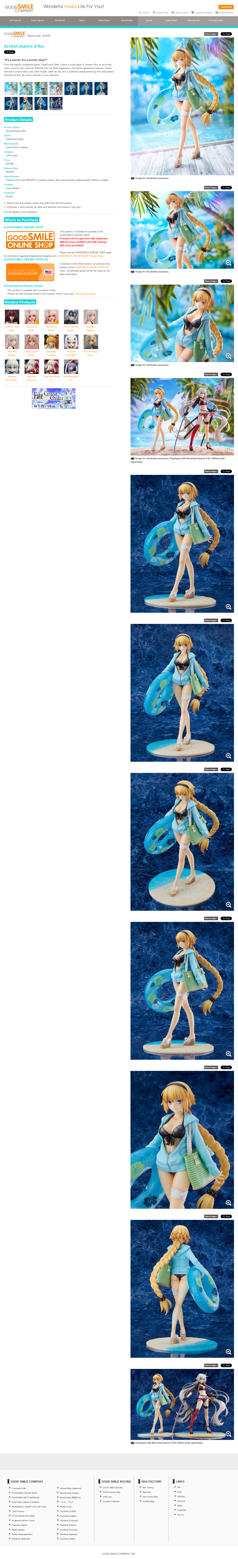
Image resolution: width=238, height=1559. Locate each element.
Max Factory (148, 1487)
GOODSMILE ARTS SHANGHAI (25, 1498)
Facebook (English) (68, 1516)
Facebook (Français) (69, 1520)
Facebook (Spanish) (68, 1534)
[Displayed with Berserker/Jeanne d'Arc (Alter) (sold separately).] (182, 1438)
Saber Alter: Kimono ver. (32, 378)
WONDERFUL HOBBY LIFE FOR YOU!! (29, 1507)
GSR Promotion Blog (111, 1492)
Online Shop (162, 12)
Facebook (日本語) (68, 1511)
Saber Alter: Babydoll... (91, 328)
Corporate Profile (19, 1488)
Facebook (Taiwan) (68, 1525)
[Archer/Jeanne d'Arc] (182, 611)
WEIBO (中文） (66, 1507)
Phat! (179, 1492)
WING (179, 1506)
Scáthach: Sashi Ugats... (12, 328)
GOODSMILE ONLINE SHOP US (91, 267)
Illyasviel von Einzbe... (31, 328)
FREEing (181, 1496)
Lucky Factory (18, 1511)
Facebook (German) (68, 1530)
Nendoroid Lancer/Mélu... (71, 353)
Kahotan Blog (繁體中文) (70, 1498)
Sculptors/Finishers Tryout (23, 1520)
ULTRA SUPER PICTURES (23, 1516)
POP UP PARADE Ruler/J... (90, 353)
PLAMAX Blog (148, 1501)
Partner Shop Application (22, 1534)
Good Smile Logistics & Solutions (26, 1502)
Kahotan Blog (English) (69, 1493)
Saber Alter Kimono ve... (52, 378)
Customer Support (203, 12)
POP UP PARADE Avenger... (71, 328)
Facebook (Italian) (67, 1539)
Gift (178, 1487)
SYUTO (180, 1515)
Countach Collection (111, 1501)
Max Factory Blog (150, 1497)
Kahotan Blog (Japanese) (70, 1488)
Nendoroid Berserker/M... (12, 378)
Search (146, 12)
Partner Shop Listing (85, 293)
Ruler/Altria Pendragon (51, 353)
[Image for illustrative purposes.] (182, 173)
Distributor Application (21, 1539)
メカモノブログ (66, 1502)
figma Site (147, 1492)
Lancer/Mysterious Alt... (71, 378)
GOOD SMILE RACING (113, 1488)
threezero (181, 1501)
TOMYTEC (182, 1510)
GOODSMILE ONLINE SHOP (24, 1493)
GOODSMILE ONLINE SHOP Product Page (81, 256)
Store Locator (181, 12)
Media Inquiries (226, 12)
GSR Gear (107, 1497)
